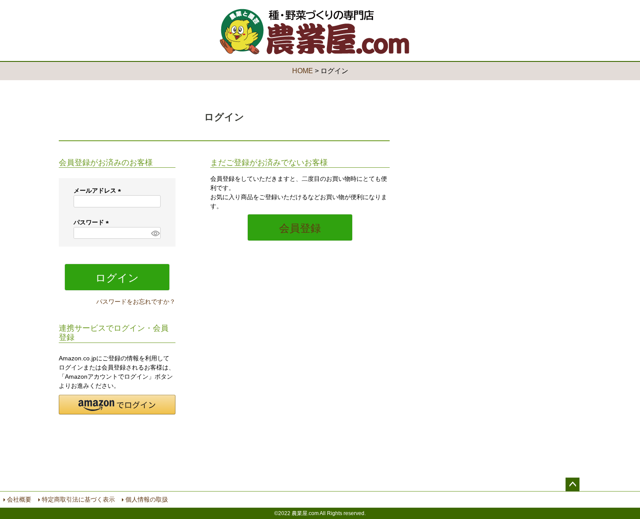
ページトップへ (572, 485)
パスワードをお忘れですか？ (135, 301)
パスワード (93, 222)
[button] (117, 404)
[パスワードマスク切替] (154, 233)
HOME (302, 71)
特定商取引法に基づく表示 (78, 499)
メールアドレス (99, 190)
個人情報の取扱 (146, 499)
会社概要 (19, 499)
